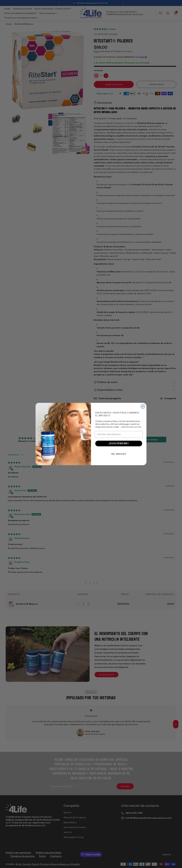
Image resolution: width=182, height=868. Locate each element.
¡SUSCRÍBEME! (119, 443)
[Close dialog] (143, 406)
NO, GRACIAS (118, 454)
